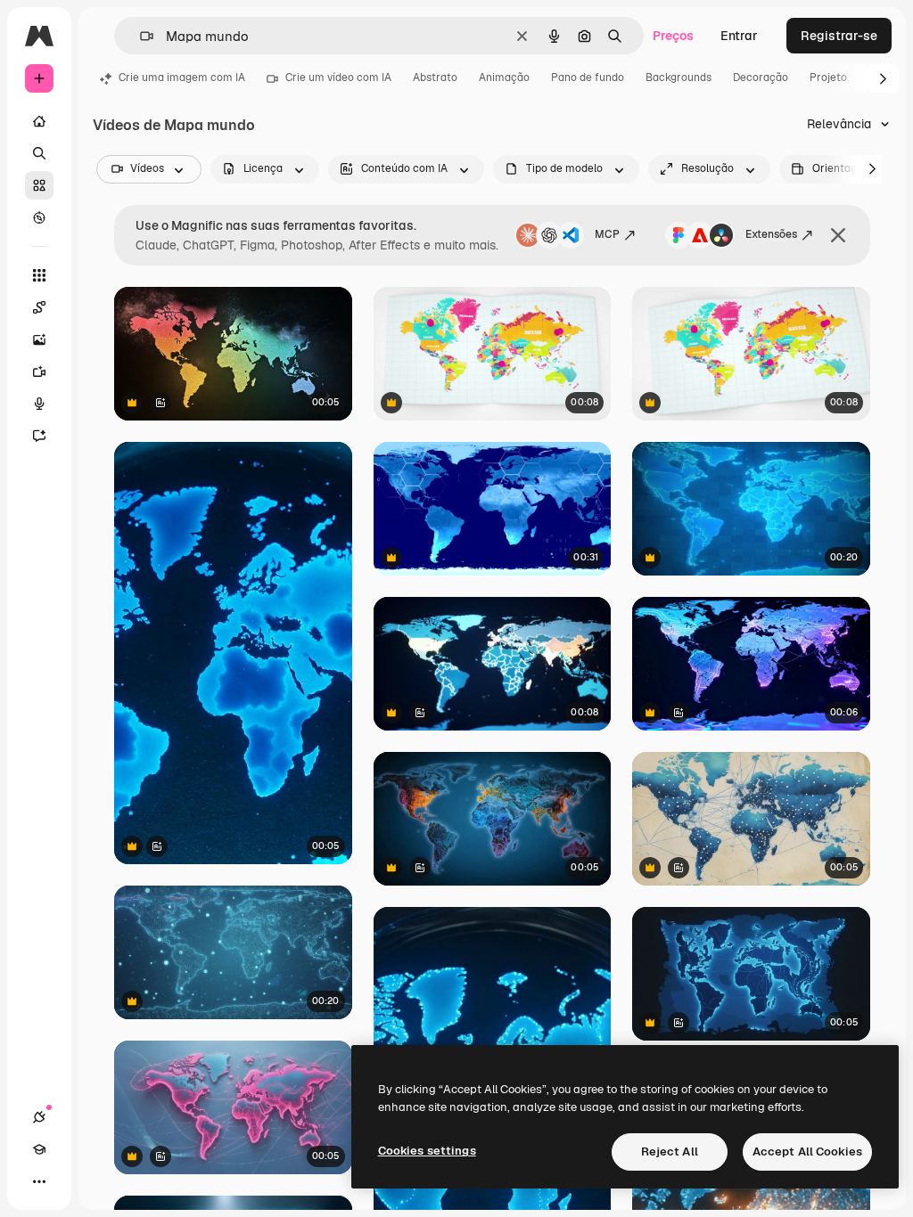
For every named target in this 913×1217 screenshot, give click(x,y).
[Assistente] (39, 435)
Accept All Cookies (807, 1151)
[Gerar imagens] (39, 339)
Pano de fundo (587, 77)
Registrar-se (839, 36)
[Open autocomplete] (139, 36)
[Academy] (39, 1149)
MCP (607, 234)
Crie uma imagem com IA (182, 77)
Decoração (760, 77)
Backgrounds (678, 77)
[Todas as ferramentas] (39, 275)
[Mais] (39, 1181)
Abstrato (435, 77)
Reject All (669, 1151)
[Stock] (39, 185)
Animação (504, 77)
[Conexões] (39, 1117)
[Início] (39, 121)
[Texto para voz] (39, 403)
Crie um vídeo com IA (338, 77)
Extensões (771, 234)
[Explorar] (39, 217)
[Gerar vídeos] (39, 371)
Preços (673, 36)
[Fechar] (838, 235)
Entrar (739, 36)
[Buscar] (39, 153)
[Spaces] (39, 307)
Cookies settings (427, 1150)
